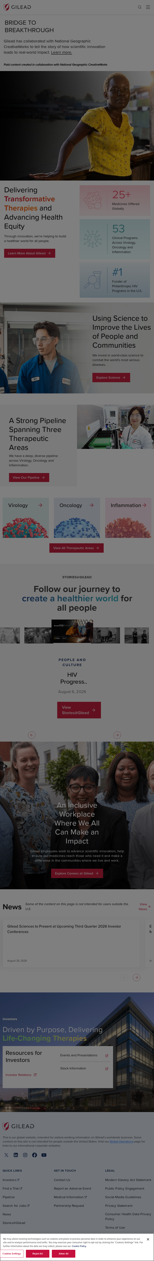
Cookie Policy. (79, 1246)
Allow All (63, 1253)
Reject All (37, 1253)
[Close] (148, 1239)
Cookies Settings (11, 1253)
